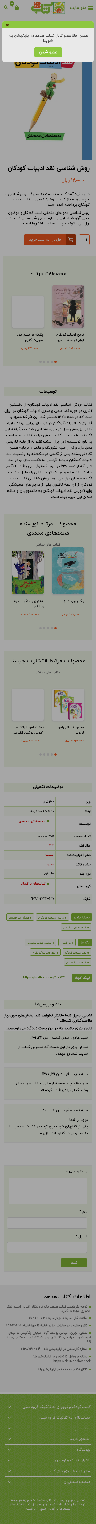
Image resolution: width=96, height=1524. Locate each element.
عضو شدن (48, 52)
